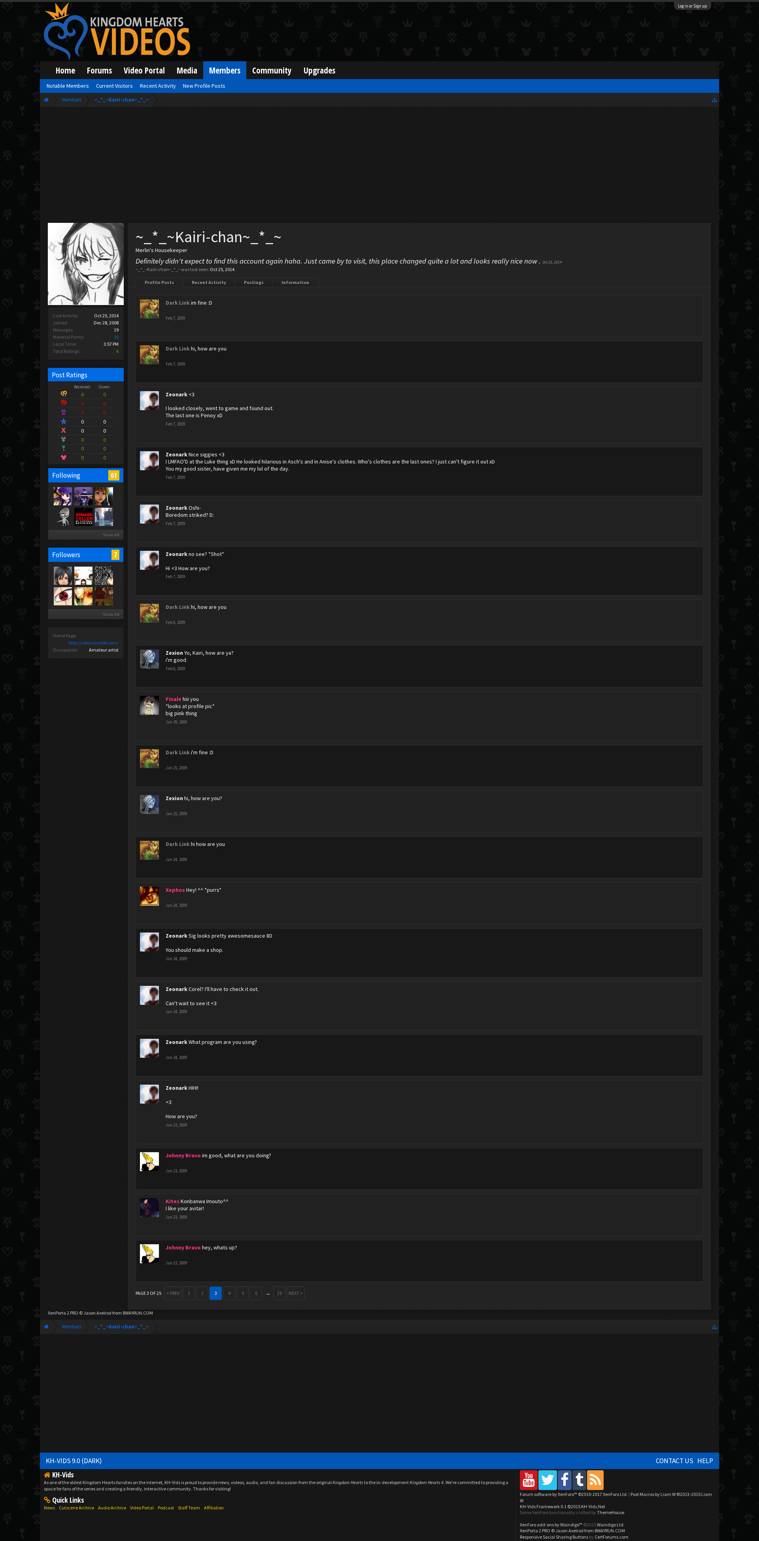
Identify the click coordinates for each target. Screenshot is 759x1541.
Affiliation (214, 1508)
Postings (254, 282)
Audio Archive (112, 1508)
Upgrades (319, 70)
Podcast (166, 1508)
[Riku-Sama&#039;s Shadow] (62, 495)
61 (114, 475)
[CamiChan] (83, 595)
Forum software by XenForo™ (574, 1494)
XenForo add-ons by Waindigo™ (551, 1525)
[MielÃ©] (62, 516)
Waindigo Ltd (610, 1525)
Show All (110, 535)
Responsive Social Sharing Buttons (554, 1537)
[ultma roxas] (62, 595)
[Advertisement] (379, 166)
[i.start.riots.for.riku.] (103, 575)
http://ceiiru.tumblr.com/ (93, 643)
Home (65, 70)
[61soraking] (83, 495)
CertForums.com (612, 1537)
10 (116, 337)
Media (187, 70)
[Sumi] (103, 516)
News (49, 1508)
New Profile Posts (204, 85)
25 (279, 1293)
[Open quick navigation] (714, 99)
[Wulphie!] (83, 516)
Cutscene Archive (76, 1508)
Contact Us (674, 1460)
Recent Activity (209, 282)
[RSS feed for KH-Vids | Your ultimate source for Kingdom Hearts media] (595, 1480)
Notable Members (68, 85)
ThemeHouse (610, 1512)
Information (295, 282)
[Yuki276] (103, 595)
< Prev (172, 1293)
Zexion (174, 652)
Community (272, 70)
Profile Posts (159, 282)
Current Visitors (114, 85)
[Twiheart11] (83, 575)
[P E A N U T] (103, 495)
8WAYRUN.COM (138, 1313)
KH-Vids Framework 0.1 (562, 1506)
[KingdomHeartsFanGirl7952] (62, 575)
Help (705, 1460)
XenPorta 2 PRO (63, 1313)
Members (224, 70)
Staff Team (189, 1508)
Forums (99, 70)
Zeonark (176, 394)
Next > (296, 1293)
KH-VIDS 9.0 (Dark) (74, 1460)
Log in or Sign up (692, 6)
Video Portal (144, 70)
